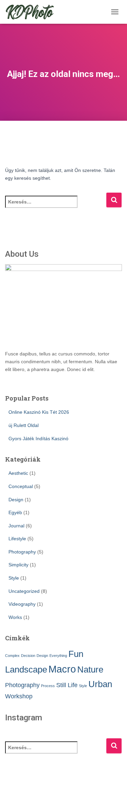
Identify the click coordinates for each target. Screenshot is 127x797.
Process (48, 686)
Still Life (67, 685)
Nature (90, 669)
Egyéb (15, 512)
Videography (22, 604)
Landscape (26, 669)
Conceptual (20, 486)
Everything (58, 656)
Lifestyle (17, 538)
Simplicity (18, 564)
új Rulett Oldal (23, 425)
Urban (100, 684)
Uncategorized (24, 591)
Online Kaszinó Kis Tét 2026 (38, 412)
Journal (16, 525)
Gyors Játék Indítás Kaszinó (38, 438)
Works (15, 617)
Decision (28, 656)
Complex (12, 656)
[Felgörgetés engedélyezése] (113, 783)
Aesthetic (18, 473)
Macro (62, 669)
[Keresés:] (55, 206)
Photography (22, 552)
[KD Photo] (32, 11)
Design (15, 499)
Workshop (19, 696)
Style (13, 578)
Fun (75, 654)
